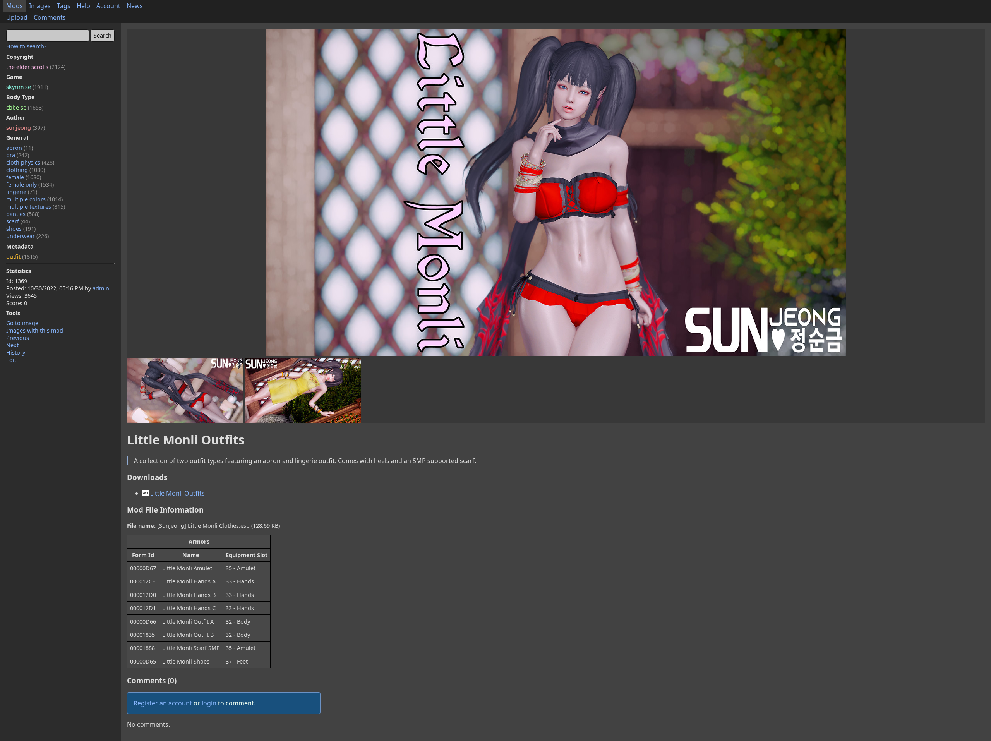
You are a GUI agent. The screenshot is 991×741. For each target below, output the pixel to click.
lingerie (21, 192)
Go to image (22, 323)
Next (12, 345)
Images (40, 6)
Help (83, 6)
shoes (21, 228)
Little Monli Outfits (177, 493)
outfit (22, 256)
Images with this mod (34, 330)
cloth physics (30, 162)
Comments (50, 17)
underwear (27, 236)
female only (30, 184)
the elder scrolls (35, 66)
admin (101, 288)
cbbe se (24, 107)
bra (17, 155)
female (23, 177)
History (15, 352)
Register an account (163, 703)
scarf (18, 221)
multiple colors (34, 199)
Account (108, 6)
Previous (17, 337)
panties (22, 214)
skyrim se (27, 87)
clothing (25, 169)
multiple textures (35, 206)
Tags (63, 6)
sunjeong (25, 127)
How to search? (26, 46)
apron (19, 147)
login (209, 703)
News (135, 6)
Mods (14, 6)
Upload (16, 17)
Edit (11, 360)
